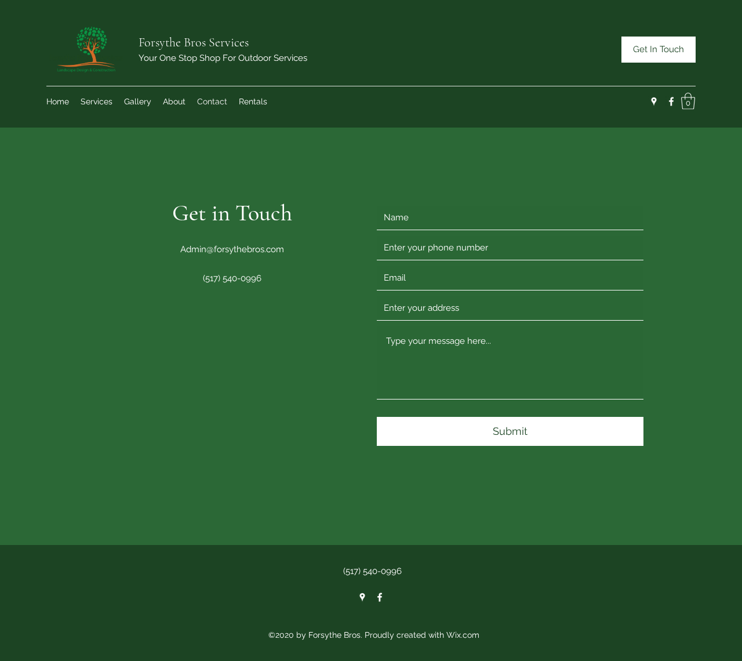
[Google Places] (654, 101)
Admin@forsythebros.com (232, 249)
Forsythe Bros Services (194, 42)
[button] (688, 101)
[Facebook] (671, 101)
